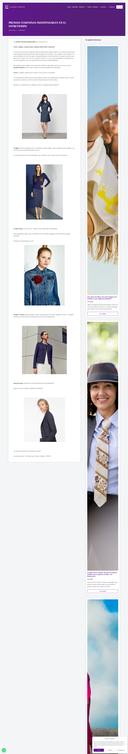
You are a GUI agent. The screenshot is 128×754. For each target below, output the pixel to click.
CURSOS (89, 7)
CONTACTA (48, 456)
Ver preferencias (121, 750)
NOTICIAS (103, 7)
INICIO (69, 7)
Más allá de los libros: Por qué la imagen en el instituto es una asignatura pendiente (102, 298)
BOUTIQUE (95, 7)
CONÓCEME (75, 7)
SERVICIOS (81, 7)
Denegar (110, 750)
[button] (4, 750)
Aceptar (98, 750)
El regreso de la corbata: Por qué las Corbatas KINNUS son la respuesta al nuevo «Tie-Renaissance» (102, 574)
